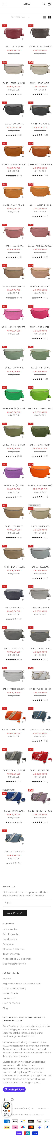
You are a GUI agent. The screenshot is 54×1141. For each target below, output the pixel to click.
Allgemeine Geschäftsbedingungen (22, 983)
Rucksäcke (8, 944)
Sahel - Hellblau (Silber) (40, 567)
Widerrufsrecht (10, 993)
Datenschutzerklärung (15, 988)
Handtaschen (10, 939)
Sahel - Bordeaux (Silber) (14, 46)
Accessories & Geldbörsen (17, 958)
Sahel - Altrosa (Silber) (14, 246)
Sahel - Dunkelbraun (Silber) (40, 46)
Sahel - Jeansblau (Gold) (13, 851)
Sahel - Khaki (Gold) (40, 445)
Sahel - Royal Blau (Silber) (14, 811)
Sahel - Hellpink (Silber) (14, 327)
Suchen (7, 978)
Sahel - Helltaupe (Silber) (14, 526)
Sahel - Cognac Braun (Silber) (14, 164)
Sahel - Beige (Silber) (14, 83)
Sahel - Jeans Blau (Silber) (40, 729)
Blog (5, 1008)
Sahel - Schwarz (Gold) (40, 124)
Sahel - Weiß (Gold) (40, 689)
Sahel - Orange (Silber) (40, 485)
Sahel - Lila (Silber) (14, 485)
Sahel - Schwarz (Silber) (14, 124)
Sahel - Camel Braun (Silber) (14, 205)
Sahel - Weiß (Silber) (14, 689)
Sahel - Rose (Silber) (14, 286)
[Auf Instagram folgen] (12, 1099)
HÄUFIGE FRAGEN (11, 1003)
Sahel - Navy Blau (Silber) (14, 607)
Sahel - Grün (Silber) (14, 408)
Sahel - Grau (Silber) (14, 770)
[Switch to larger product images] (44, 17)
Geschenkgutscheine (14, 963)
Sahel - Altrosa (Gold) (40, 246)
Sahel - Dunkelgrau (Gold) (40, 648)
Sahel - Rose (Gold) (40, 286)
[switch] (6, 1114)
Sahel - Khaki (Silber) (14, 445)
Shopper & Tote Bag (13, 949)
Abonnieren (15, 912)
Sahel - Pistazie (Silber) (40, 408)
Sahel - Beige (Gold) (40, 83)
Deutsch (42, 1108)
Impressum (9, 998)
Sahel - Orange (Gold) (14, 729)
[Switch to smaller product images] (49, 17)
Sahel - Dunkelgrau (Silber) (14, 648)
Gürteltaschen (10, 929)
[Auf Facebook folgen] (4, 1099)
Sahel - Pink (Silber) (40, 327)
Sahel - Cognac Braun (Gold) (40, 164)
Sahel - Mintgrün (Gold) (40, 368)
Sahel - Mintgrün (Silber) (14, 368)
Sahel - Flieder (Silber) (40, 811)
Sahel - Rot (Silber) (40, 770)
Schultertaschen (11, 934)
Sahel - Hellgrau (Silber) (40, 607)
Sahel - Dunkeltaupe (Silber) (13, 567)
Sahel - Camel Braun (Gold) (40, 205)
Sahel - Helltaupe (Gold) (40, 526)
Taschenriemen (11, 953)
